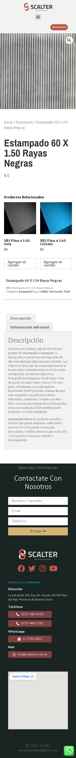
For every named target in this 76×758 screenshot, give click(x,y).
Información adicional (29, 327)
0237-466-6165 (32, 614)
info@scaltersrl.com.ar (32, 654)
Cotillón (44, 291)
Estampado (24, 122)
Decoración (55, 291)
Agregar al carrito (16, 263)
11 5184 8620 (32, 639)
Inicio (8, 122)
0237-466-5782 (32, 623)
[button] (38, 17)
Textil (66, 291)
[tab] (20, 318)
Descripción (20, 318)
